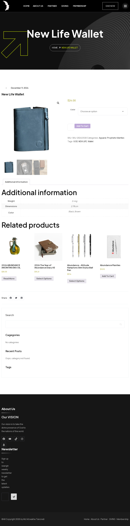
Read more (9, 278)
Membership (79, 6)
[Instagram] (22, 439)
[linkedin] (21, 298)
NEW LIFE (83, 141)
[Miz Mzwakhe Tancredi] (6, 6)
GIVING (64, 6)
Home (26, 6)
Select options (44, 278)
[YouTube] (10, 439)
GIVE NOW (110, 6)
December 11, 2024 (19, 88)
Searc (121, 324)
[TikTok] (16, 439)
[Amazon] (4, 445)
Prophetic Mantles (115, 137)
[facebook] (10, 298)
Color (72, 109)
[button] (58, 103)
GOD (75, 141)
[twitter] (16, 298)
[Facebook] (4, 439)
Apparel (102, 137)
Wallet (90, 141)
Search (9, 315)
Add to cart (82, 126)
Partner (52, 6)
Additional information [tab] (16, 181)
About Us (38, 6)
